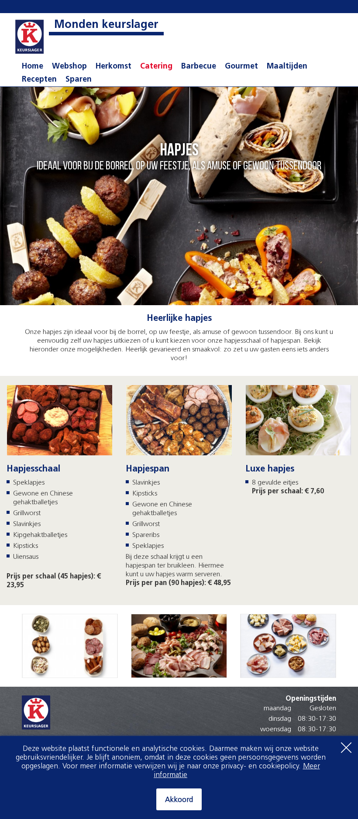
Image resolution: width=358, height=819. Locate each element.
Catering (156, 67)
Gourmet (241, 67)
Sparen (78, 80)
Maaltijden (287, 67)
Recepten (39, 80)
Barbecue (198, 67)
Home (32, 67)
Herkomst (113, 67)
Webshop (69, 67)
